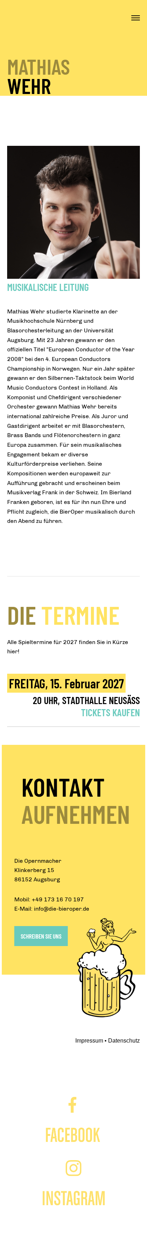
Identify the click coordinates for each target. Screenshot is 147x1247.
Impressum (89, 1041)
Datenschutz (124, 1041)
